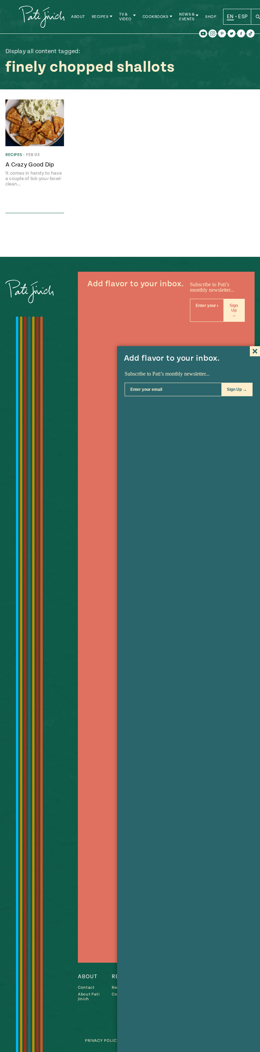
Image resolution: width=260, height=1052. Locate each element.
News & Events (186, 16)
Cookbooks (156, 17)
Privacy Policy (102, 1040)
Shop (210, 17)
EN (230, 17)
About (78, 17)
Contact (86, 987)
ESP (242, 17)
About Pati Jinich (89, 996)
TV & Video (125, 16)
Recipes (100, 17)
